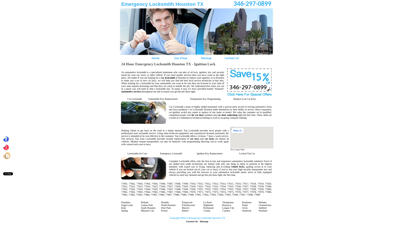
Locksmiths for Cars (137, 153)
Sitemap (206, 58)
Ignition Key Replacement (209, 153)
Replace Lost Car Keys (244, 99)
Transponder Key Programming (205, 99)
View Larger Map (237, 149)
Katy (123, 208)
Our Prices (180, 58)
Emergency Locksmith (171, 153)
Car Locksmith (134, 99)
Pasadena (125, 202)
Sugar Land (127, 205)
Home (155, 58)
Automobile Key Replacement (162, 99)
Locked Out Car (247, 153)
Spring (124, 210)
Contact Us (232, 58)
